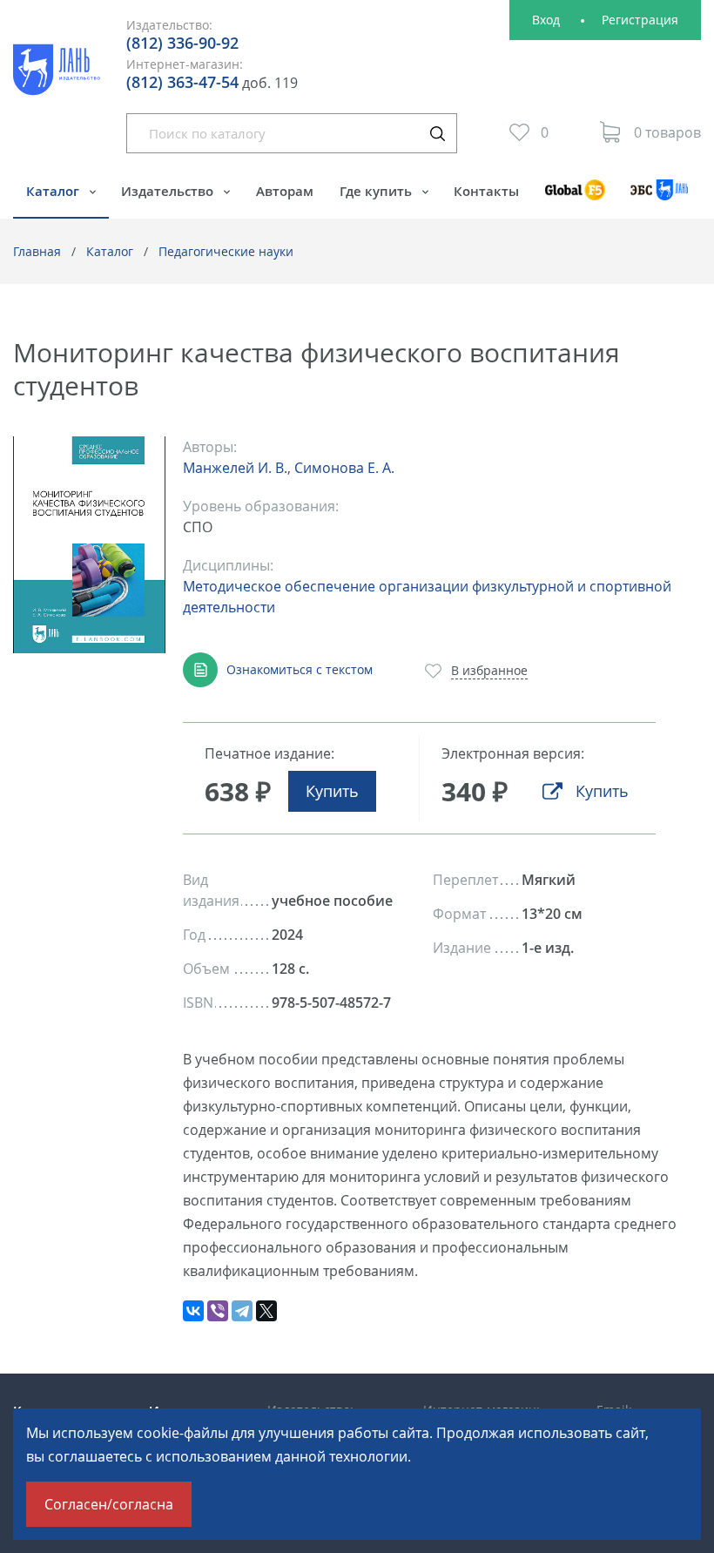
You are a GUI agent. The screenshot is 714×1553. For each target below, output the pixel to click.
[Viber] (217, 1310)
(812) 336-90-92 (182, 42)
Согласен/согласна (108, 1504)
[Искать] (437, 133)
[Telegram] (242, 1310)
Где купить (377, 190)
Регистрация (640, 19)
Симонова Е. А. (344, 467)
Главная (37, 251)
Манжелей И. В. (235, 467)
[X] (266, 1310)
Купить (332, 790)
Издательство (169, 190)
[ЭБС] (659, 198)
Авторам (284, 190)
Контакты (486, 190)
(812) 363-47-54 (182, 81)
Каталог (54, 190)
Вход (546, 19)
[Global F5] (574, 198)
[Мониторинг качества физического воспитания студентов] (89, 544)
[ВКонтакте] (193, 1310)
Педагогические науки (225, 251)
